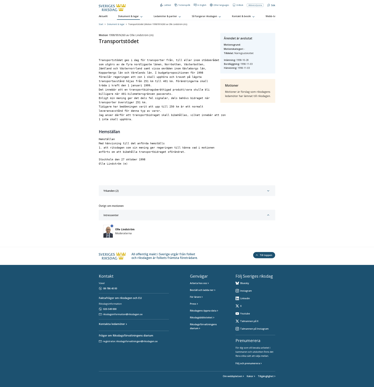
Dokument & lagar (115, 24)
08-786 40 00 (110, 288)
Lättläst (167, 5)
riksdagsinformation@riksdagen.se (123, 314)
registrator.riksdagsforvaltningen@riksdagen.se (130, 341)
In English (201, 5)
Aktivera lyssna (255, 5)
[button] (131, 16)
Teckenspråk (184, 5)
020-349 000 (109, 309)
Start (101, 24)
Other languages (221, 5)
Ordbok (239, 5)
